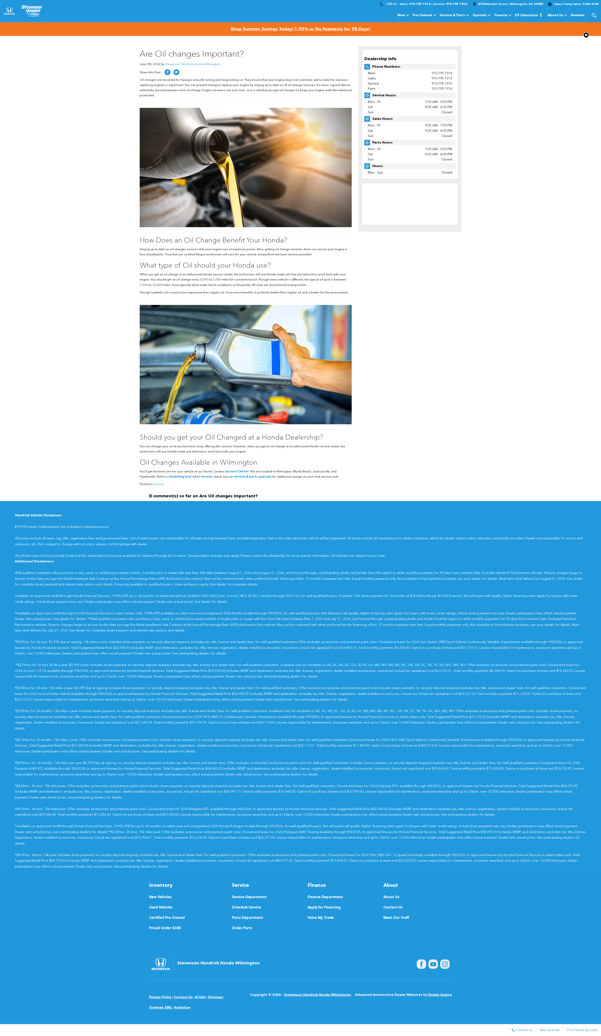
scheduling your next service (189, 476)
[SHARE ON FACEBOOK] (167, 72)
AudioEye (182, 1007)
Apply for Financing (324, 907)
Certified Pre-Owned (167, 918)
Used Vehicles (161, 907)
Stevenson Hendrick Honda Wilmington (192, 64)
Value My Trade (321, 918)
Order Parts (242, 928)
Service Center (237, 471)
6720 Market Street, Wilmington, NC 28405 (510, 4)
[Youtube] (433, 964)
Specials (480, 15)
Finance (500, 15)
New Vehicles (160, 897)
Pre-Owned (422, 15)
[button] (594, 15)
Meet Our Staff (396, 918)
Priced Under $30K (165, 928)
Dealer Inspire (440, 995)
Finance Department (325, 897)
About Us (555, 15)
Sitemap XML (160, 1007)
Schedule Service (246, 907)
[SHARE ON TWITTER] (176, 72)
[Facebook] (421, 964)
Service (159, 484)
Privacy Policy (160, 997)
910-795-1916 (441, 73)
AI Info (200, 997)
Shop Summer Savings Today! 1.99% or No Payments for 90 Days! (300, 29)
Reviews (578, 15)
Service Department (249, 897)
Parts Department (247, 918)
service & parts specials (253, 476)
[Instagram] (445, 964)
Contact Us (393, 907)
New (401, 15)
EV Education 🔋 (529, 15)
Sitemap (215, 997)
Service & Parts (452, 15)
